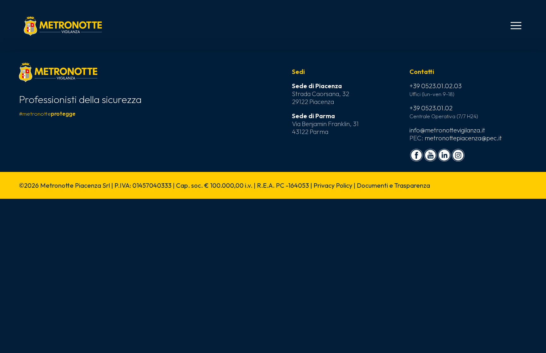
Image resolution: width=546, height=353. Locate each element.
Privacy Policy (332, 185)
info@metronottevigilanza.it (447, 130)
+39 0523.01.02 (431, 108)
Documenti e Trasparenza (393, 185)
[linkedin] (444, 155)
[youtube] (430, 155)
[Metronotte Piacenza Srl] (63, 26)
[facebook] (416, 155)
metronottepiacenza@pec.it (463, 138)
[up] (15, 338)
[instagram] (458, 155)
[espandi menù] (516, 25)
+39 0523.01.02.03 (436, 86)
